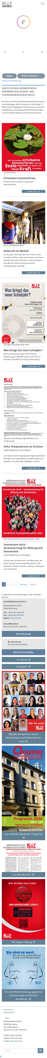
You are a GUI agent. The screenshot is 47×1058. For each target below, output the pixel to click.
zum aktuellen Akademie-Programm (23, 834)
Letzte (32, 584)
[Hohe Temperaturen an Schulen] (23, 406)
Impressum (8, 1009)
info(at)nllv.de (15, 618)
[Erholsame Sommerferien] (23, 147)
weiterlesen (32, 191)
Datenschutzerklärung (11, 80)
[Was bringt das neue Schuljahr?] (23, 313)
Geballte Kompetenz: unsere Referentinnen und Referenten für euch (23, 737)
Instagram (22, 666)
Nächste (23, 584)
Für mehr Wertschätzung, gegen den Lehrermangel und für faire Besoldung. (23, 995)
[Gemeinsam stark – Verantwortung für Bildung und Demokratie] (23, 507)
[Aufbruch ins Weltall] (23, 222)
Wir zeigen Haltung (22, 942)
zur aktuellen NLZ (22, 874)
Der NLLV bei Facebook (17, 643)
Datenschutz (9, 1012)
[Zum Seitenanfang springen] (1, 1056)
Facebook (22, 659)
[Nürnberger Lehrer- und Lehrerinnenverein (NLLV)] (7, 4)
